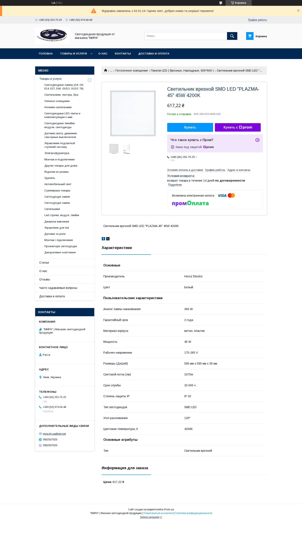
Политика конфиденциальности (193, 513)
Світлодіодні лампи (57, 196)
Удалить (49, 177)
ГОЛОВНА (46, 53)
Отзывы (44, 279)
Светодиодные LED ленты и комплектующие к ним (62, 115)
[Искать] (232, 36)
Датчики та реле (55, 233)
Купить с (231, 127)
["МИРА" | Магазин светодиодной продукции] (52, 43)
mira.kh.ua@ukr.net (54, 433)
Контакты (123, 53)
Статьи (44, 262)
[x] (108, 239)
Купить (190, 127)
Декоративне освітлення (60, 252)
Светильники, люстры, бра (61, 94)
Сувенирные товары (57, 190)
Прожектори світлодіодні (60, 246)
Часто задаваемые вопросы (58, 287)
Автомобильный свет (57, 184)
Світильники (52, 209)
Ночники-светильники (57, 107)
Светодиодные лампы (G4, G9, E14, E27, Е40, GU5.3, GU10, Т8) (64, 86)
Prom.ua (169, 509)
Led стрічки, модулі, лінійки (61, 215)
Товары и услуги (73, 53)
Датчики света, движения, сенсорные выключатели (60, 135)
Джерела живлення (56, 221)
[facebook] (103, 239)
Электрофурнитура (56, 153)
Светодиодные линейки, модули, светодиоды (59, 125)
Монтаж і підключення (58, 240)
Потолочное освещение (131, 70)
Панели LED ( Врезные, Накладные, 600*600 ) (182, 70)
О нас (102, 53)
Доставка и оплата (153, 53)
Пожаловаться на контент (158, 513)
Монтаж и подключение (59, 159)
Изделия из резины (56, 171)
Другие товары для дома (60, 165)
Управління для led (56, 227)
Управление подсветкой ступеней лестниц (59, 145)
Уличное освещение (57, 101)
